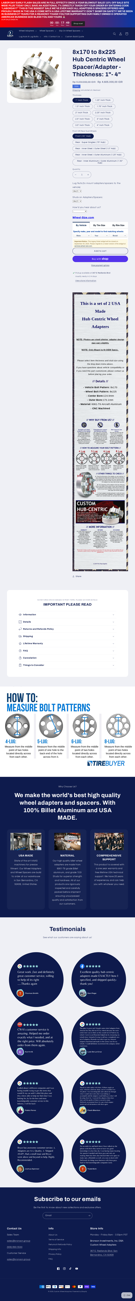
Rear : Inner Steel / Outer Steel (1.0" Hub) (95, 149)
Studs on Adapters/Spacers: (88, 197)
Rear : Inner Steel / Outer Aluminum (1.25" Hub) (98, 155)
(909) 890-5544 (14, 1247)
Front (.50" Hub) (83, 136)
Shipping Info (55, 1249)
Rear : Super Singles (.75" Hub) (90, 142)
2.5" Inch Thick (82, 119)
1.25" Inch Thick (103, 100)
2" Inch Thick (81, 113)
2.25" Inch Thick (103, 113)
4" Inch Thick (103, 125)
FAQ (51, 1259)
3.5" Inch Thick (82, 125)
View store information (85, 281)
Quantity (76, 169)
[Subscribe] (89, 1215)
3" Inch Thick (103, 119)
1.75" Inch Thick (104, 106)
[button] (27, 31)
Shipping (76, 90)
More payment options (100, 265)
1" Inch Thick (81, 100)
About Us (53, 1235)
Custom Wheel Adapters (63, 1291)
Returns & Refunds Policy (60, 1245)
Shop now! (78, 23)
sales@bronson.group (18, 1241)
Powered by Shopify (80, 1291)
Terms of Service (56, 1240)
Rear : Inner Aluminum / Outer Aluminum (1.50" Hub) (100, 162)
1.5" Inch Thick (82, 106)
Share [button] (78, 576)
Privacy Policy (55, 1254)
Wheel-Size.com (83, 217)
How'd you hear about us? (87, 207)
